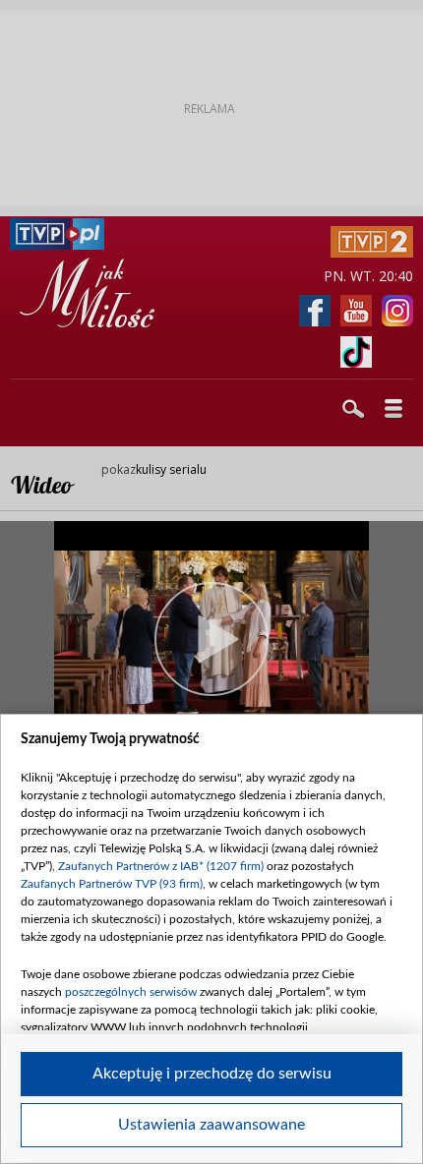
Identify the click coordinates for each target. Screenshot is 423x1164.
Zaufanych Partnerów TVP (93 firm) (112, 884)
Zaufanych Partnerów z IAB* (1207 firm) (161, 866)
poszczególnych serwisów (131, 992)
